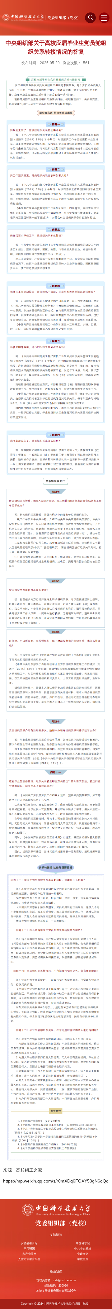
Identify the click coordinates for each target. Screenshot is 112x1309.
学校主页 (82, 1259)
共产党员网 (29, 1253)
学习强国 (29, 1248)
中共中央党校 (82, 1248)
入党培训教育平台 (29, 1259)
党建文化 (82, 1253)
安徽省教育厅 (29, 1243)
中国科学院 (83, 1243)
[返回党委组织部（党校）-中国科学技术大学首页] (41, 17)
